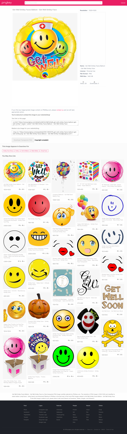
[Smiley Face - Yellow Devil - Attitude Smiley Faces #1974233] (39, 269)
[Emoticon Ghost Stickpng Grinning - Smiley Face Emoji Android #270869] (39, 237)
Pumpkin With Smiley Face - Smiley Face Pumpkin (38, 322)
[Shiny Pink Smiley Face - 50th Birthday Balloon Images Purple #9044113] (14, 357)
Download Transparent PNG (23, 140)
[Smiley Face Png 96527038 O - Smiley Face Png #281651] (112, 236)
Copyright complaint (41, 140)
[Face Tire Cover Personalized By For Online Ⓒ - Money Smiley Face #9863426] (112, 333)
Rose (100, 414)
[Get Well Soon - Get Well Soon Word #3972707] (112, 296)
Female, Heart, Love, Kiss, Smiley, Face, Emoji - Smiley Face (62, 259)
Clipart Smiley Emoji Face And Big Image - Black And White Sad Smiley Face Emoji (14, 256)
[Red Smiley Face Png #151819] (39, 205)
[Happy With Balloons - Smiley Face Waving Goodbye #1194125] (88, 207)
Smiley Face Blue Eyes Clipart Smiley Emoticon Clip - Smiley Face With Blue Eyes (63, 335)
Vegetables (27, 414)
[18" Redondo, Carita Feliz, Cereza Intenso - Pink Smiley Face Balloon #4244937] (112, 171)
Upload (123, 3)
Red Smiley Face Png (34, 219)
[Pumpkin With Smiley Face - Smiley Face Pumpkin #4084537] (39, 306)
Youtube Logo (43, 414)
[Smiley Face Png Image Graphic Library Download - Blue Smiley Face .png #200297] (112, 205)
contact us (60, 110)
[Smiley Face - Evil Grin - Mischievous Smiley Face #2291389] (14, 277)
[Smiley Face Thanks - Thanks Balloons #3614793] (39, 353)
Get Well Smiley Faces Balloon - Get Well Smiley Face (14, 185)
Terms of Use (110, 429)
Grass (88, 414)
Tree (87, 419)
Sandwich (26, 412)
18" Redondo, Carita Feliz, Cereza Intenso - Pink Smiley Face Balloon (112, 185)
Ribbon (101, 419)
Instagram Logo (43, 409)
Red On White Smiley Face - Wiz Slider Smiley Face (86, 337)
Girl (74, 412)
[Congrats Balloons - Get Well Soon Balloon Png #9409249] (63, 176)
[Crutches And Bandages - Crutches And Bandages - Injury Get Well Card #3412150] (63, 283)
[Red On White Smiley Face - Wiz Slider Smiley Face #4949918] (88, 321)
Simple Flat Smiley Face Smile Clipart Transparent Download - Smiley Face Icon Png (14, 220)
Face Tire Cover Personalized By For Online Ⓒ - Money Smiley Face (112, 350)
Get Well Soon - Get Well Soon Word (112, 311)
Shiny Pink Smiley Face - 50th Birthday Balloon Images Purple (13, 381)
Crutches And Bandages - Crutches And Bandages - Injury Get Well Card (63, 300)
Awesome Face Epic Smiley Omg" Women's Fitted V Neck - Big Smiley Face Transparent (87, 260)
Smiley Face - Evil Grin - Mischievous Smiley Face (14, 291)
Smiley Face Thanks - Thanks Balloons (36, 377)
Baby (74, 414)
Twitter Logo (42, 412)
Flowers (101, 412)
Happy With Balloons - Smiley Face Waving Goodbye (87, 224)
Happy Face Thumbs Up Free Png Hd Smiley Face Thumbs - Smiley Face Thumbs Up (13, 326)
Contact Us (97, 429)
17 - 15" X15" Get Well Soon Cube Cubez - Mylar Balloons (87, 184)
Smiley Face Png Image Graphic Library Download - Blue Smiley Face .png (112, 220)
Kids (74, 422)
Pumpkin (26, 419)
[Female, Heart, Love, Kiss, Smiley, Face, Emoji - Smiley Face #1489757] (63, 248)
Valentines (59, 417)
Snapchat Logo (43, 419)
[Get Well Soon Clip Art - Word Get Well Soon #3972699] (88, 283)
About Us (89, 429)
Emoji (100, 409)
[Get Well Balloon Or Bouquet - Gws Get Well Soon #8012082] (39, 171)
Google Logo (42, 422)
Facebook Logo (43, 417)
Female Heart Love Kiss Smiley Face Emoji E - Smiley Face (112, 275)
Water (100, 417)
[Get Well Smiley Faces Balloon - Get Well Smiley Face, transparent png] (45, 47)
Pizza (25, 409)
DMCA (103, 429)
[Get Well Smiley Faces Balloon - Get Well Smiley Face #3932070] (14, 171)
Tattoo (100, 422)
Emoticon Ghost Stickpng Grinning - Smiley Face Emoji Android (38, 249)
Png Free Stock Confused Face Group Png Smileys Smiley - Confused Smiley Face (62, 230)
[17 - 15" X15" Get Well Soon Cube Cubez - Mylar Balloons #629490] (88, 171)
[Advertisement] (33, 93)
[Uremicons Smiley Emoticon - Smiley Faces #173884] (88, 357)
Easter (58, 419)
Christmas (59, 409)
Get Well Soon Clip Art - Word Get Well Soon (87, 298)
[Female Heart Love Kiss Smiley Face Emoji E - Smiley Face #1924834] (112, 264)
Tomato (26, 417)
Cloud (88, 409)
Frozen (75, 409)
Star (87, 417)
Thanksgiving (60, 414)
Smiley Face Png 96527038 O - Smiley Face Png (111, 246)
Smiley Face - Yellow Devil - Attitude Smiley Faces (38, 283)
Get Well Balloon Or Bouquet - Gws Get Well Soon (38, 185)
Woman (75, 417)
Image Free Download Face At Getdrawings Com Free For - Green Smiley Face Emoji (63, 371)
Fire (87, 412)
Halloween (59, 412)
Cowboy (75, 419)
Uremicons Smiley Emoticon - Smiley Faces (88, 371)
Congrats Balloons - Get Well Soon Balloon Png (63, 195)
